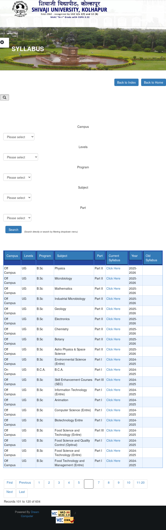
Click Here (113, 268)
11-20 (141, 482)
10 (128, 482)
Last (22, 491)
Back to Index (126, 82)
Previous (25, 482)
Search (13, 229)
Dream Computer (30, 514)
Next (9, 491)
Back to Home (153, 82)
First (10, 482)
